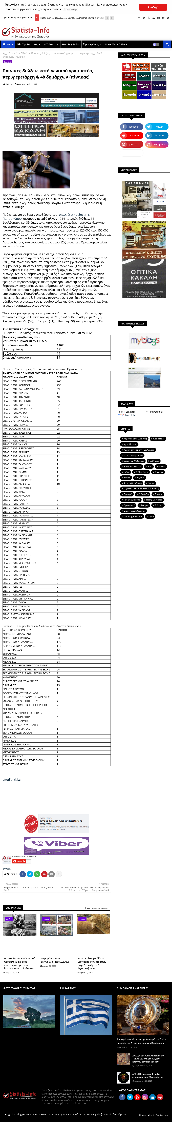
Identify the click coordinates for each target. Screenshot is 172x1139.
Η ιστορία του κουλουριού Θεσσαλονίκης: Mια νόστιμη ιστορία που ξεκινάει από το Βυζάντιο (19, 963)
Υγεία (151, 516)
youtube (134, 135)
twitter (159, 126)
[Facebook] (22, 874)
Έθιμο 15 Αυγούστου (133, 455)
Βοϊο (150, 466)
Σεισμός (144, 505)
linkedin (159, 135)
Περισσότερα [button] (70, 9)
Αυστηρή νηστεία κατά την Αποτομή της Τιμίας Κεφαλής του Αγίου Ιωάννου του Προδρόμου (141, 1041)
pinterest (134, 144)
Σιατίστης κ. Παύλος (133, 516)
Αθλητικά (154, 460)
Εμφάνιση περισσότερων (97, 907)
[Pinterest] (44, 874)
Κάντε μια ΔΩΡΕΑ (114, 44)
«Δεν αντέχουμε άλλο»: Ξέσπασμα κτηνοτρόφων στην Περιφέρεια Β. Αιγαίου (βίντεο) (92, 963)
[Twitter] (30, 874)
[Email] (51, 874)
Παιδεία (158, 494)
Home (10, 44)
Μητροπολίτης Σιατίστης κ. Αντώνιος (141, 488)
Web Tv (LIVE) (69, 44)
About (150, 1115)
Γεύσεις (161, 466)
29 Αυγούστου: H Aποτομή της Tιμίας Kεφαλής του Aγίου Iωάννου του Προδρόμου (148, 1058)
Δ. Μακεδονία (142, 472)
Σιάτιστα (159, 505)
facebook (134, 126)
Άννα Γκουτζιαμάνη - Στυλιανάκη (139, 449)
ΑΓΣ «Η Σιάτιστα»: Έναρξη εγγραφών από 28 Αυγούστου (147, 1075)
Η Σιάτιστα (50, 44)
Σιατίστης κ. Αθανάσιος (134, 510)
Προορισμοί (129, 505)
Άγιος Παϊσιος (130, 444)
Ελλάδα (24, 53)
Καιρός (151, 483)
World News (158, 438)
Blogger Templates (27, 1114)
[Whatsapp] (37, 874)
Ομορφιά (128, 494)
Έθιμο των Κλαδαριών (134, 460)
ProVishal (46, 1114)
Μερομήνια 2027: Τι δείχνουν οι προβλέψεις (55, 960)
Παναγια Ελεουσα (132, 499)
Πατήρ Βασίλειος (154, 499)
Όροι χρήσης (91, 44)
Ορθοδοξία (143, 494)
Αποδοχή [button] (153, 7)
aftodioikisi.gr (12, 780)
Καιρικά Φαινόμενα (133, 483)
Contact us (162, 1115)
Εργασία (140, 477)
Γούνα (126, 472)
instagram (159, 144)
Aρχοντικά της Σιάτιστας (135, 438)
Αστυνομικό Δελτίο (132, 466)
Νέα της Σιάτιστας (27, 44)
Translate (130, 415)
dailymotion (131, 153)
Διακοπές (159, 472)
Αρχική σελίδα (10, 53)
